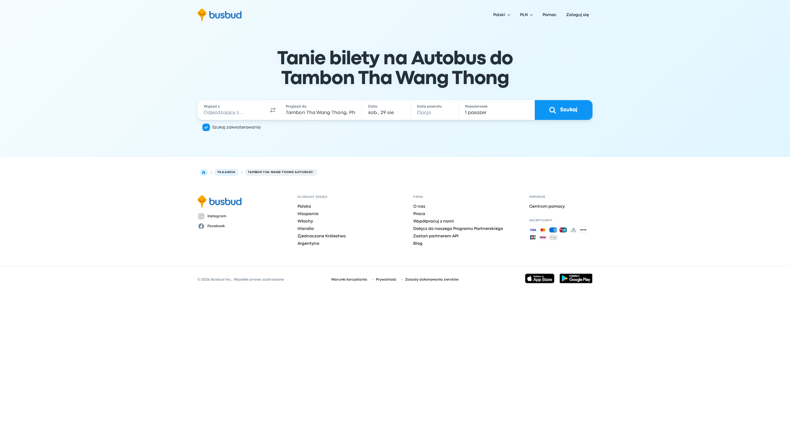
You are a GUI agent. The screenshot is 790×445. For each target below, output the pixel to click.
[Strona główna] (203, 172)
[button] (272, 110)
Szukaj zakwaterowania (236, 127)
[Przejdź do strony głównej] (220, 15)
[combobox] (232, 110)
